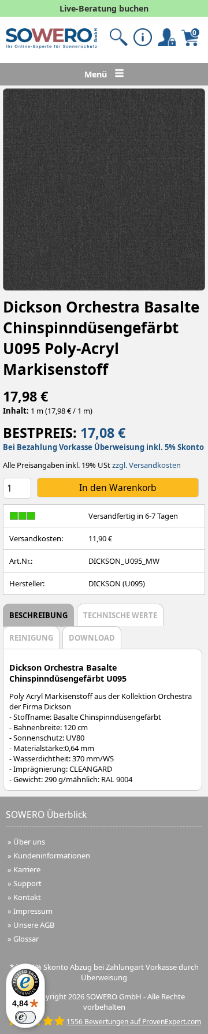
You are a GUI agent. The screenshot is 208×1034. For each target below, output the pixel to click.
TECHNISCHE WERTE (120, 615)
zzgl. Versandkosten (146, 465)
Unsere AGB (33, 925)
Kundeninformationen (51, 855)
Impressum (33, 911)
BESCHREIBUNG (38, 615)
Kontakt (27, 897)
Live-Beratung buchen (104, 8)
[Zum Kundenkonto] (119, 37)
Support (27, 883)
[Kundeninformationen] (142, 37)
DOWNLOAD (92, 638)
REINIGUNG (31, 638)
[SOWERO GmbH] (51, 45)
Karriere (26, 869)
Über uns (29, 841)
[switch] (25, 1017)
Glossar (26, 938)
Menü (96, 74)
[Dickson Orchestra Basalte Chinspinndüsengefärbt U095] (104, 189)
